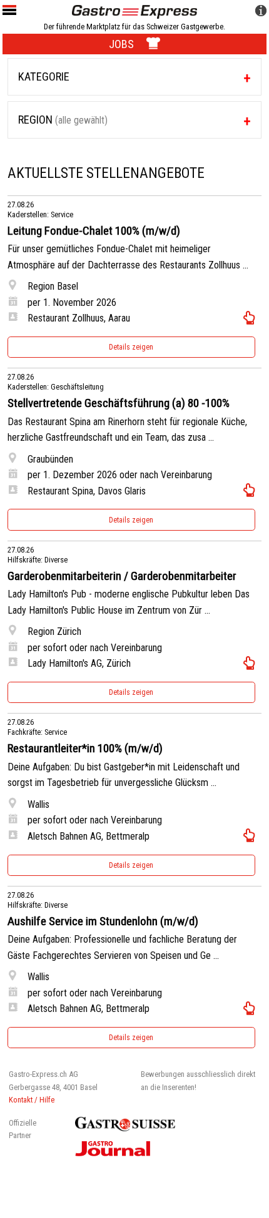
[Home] (134, 11)
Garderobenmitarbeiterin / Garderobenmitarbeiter (122, 576)
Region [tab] (63, 119)
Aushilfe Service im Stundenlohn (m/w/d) (103, 921)
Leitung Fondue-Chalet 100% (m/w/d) (94, 231)
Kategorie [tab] (43, 76)
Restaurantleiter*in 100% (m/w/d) (85, 748)
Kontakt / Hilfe (31, 1099)
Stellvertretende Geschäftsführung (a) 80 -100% (119, 403)
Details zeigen (131, 347)
